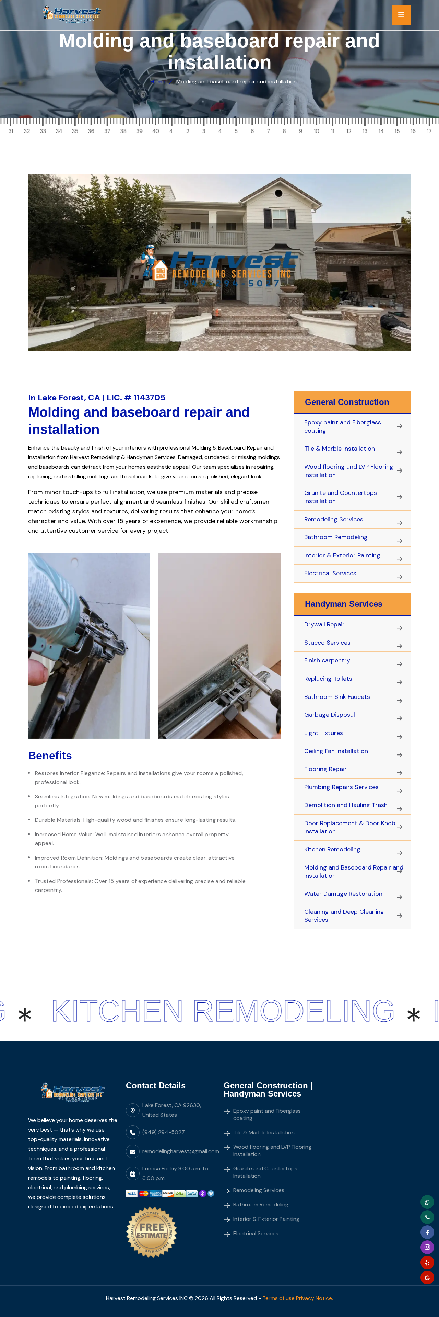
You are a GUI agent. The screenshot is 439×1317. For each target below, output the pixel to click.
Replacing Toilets (328, 678)
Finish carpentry (327, 660)
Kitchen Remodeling (332, 849)
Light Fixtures (323, 733)
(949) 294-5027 (163, 1132)
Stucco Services (327, 642)
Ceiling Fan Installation (336, 751)
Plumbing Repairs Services (341, 787)
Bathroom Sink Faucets (337, 697)
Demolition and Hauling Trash (346, 805)
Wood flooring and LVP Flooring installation (348, 471)
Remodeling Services (333, 519)
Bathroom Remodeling (336, 537)
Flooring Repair (325, 769)
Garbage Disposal (329, 715)
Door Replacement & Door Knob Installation (349, 827)
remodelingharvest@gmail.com (180, 1151)
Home (158, 81)
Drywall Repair (324, 624)
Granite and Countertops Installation (340, 497)
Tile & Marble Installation (339, 448)
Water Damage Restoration (343, 893)
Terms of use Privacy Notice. (297, 1298)
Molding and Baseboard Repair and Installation (353, 871)
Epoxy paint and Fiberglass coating (342, 426)
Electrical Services (330, 573)
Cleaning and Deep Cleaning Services (344, 916)
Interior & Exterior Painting (342, 555)
